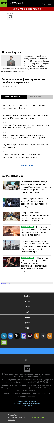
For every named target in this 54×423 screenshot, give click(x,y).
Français (27, 306)
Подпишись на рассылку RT (4, 342)
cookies (11, 419)
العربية (27, 312)
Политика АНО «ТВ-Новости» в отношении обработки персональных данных (27, 394)
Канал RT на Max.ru (23, 336)
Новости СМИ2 (5, 283)
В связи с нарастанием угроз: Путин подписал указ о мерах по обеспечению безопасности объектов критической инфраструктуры (35, 246)
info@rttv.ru (32, 390)
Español (27, 317)
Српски (27, 322)
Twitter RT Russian (17, 336)
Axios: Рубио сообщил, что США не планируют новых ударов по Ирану (24, 106)
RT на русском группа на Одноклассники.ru (36, 336)
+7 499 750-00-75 (41, 387)
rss (49, 336)
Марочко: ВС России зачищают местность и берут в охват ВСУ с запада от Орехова (26, 116)
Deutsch (27, 301)
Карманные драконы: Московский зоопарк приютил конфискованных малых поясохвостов (35, 230)
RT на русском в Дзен (43, 336)
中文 (27, 327)
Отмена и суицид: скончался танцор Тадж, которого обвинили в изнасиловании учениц (34, 202)
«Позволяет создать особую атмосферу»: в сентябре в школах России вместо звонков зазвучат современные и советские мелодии (36, 187)
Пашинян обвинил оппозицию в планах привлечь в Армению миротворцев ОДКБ (27, 126)
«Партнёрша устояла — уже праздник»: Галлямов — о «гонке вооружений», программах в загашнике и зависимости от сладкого (34, 264)
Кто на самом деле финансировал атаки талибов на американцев (23, 81)
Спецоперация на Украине (27, 8)
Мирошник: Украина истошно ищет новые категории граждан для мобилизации (22, 155)
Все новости (27, 165)
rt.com (17, 379)
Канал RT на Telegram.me (4, 336)
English (27, 296)
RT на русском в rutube (30, 336)
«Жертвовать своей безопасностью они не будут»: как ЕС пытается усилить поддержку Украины (35, 216)
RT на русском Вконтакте (10, 336)
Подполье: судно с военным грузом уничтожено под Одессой (25, 146)
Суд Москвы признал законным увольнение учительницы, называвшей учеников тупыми (24, 136)
